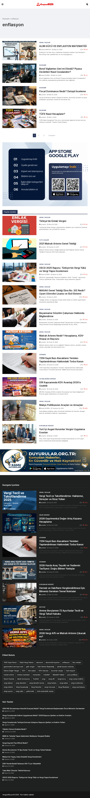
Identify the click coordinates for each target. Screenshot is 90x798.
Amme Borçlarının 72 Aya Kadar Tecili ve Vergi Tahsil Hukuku (61, 612)
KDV (23, 671)
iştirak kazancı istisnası (65, 667)
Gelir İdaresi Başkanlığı (45, 667)
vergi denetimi (21, 683)
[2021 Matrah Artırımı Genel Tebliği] (19, 248)
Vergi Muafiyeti (63, 687)
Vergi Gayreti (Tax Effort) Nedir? (15, 743)
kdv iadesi (32, 671)
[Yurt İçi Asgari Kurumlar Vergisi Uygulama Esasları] (19, 433)
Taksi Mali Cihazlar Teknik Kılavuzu (16, 770)
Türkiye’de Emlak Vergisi (52, 221)
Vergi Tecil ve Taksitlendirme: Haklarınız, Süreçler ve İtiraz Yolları (61, 498)
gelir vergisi (30, 667)
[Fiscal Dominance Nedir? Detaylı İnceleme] (19, 95)
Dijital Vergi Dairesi (26, 662)
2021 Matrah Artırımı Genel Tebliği (57, 243)
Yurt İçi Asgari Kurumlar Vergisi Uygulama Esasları (62, 431)
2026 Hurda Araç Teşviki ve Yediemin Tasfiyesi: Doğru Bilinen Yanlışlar (59, 567)
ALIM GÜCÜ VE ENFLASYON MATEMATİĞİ (63, 46)
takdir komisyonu (23, 679)
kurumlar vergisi (57, 671)
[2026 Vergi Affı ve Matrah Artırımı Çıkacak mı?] (19, 637)
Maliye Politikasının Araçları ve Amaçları (61, 405)
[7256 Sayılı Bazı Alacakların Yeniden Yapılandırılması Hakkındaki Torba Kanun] (19, 363)
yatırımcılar (30, 691)
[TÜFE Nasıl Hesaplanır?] (19, 118)
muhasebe (36, 675)
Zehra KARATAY (46, 49)
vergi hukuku (52, 683)
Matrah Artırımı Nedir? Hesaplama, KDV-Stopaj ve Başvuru (61, 337)
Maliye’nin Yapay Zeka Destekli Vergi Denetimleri (21, 757)
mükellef (46, 675)
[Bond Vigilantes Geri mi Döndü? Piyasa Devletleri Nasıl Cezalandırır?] (19, 73)
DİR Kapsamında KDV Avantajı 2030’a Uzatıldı (60, 384)
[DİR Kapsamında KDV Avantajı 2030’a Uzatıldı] (19, 387)
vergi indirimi (8, 687)
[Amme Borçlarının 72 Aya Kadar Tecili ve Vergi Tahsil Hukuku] (19, 615)
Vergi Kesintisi (36, 687)
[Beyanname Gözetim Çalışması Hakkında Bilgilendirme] (19, 317)
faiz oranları (76, 662)
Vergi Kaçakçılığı (22, 687)
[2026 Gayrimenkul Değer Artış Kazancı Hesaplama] (19, 523)
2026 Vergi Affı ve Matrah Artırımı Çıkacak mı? (62, 635)
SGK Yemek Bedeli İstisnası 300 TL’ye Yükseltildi (21, 764)
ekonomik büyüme (52, 662)
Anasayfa (5, 19)
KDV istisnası (43, 671)
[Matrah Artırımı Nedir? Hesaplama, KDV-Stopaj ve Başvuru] (19, 340)
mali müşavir (70, 671)
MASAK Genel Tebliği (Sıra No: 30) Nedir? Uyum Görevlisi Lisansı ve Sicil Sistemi (62, 292)
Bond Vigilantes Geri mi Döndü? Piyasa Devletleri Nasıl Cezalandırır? (60, 70)
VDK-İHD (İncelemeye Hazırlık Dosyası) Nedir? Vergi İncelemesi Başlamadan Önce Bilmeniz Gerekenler (43, 708)
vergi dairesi (8, 683)
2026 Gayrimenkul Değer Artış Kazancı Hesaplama (60, 520)
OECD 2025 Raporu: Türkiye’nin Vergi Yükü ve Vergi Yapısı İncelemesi (62, 269)
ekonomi (39, 662)
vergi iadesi (63, 683)
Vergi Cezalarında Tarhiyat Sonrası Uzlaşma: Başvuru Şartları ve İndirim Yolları (33, 722)
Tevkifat (36, 679)
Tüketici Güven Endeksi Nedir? (14, 729)
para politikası (72, 675)
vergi (43, 679)
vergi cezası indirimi (76, 679)
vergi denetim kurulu (36, 683)
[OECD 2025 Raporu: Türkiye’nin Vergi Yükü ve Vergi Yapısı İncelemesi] (19, 272)
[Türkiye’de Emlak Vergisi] (19, 225)
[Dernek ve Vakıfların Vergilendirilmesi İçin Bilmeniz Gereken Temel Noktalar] (19, 592)
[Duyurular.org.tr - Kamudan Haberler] (45, 460)
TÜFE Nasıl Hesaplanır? (52, 114)
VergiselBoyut (7, 795)
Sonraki (51, 135)
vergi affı (51, 679)
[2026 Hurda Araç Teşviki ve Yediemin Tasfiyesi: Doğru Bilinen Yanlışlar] (19, 570)
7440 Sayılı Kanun (10, 662)
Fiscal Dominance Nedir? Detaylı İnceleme (62, 91)
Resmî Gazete (9, 679)
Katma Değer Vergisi (11, 671)
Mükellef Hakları (58, 675)
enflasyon (66, 662)
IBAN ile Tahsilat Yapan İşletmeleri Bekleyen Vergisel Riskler (26, 736)
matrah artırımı (9, 675)
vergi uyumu (8, 691)
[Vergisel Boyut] (44, 4)
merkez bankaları (23, 675)
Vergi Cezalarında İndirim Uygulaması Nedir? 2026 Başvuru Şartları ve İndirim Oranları (36, 715)
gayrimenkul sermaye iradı (13, 667)
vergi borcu (61, 679)
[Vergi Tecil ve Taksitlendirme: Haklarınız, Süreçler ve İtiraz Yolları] (19, 500)
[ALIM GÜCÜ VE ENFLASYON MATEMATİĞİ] (19, 50)
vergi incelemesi (77, 683)
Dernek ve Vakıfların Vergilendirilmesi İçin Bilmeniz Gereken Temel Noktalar (62, 590)
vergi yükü (19, 691)
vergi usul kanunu (78, 687)
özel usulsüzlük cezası (45, 691)
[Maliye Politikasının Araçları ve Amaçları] (19, 410)
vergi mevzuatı (49, 687)
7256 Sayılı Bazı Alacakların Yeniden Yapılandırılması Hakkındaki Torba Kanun (61, 360)
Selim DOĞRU (45, 75)
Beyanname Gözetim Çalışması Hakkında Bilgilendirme (61, 315)
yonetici (43, 94)
